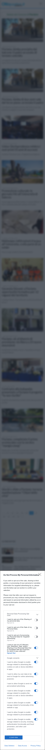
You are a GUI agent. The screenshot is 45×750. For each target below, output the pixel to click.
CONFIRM (13, 737)
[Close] (40, 575)
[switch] (36, 620)
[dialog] (22, 660)
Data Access (22, 746)
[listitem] (22, 614)
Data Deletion (9, 746)
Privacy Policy (36, 746)
